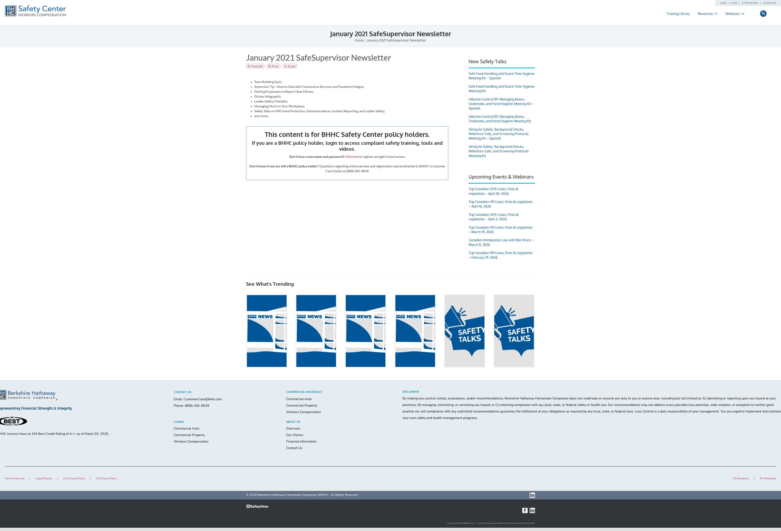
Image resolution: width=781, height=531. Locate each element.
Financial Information (301, 441)
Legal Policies (44, 478)
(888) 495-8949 (197, 405)
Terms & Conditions (513, 523)
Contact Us (294, 448)
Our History (294, 435)
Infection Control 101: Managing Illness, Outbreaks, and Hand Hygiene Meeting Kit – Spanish (501, 103)
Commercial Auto (299, 399)
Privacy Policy (529, 523)
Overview (293, 428)
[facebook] (525, 510)
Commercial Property (301, 405)
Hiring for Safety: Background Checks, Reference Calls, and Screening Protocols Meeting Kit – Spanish (499, 134)
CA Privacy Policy (106, 478)
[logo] (35, 7)
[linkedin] (532, 495)
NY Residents (768, 478)
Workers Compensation (303, 412)
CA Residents (741, 478)
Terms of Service (14, 478)
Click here (352, 156)
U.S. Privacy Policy (74, 478)
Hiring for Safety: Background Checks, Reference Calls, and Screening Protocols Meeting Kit (499, 151)
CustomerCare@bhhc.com (202, 399)
